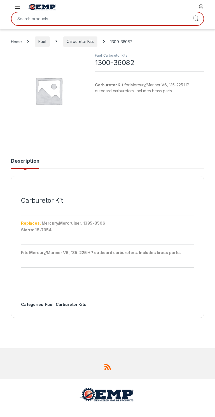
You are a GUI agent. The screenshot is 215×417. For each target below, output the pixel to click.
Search (196, 18)
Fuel (42, 41)
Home (16, 41)
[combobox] (99, 18)
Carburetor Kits (80, 41)
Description (25, 161)
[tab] (25, 163)
